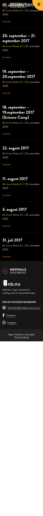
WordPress (19, 334)
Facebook (10, 315)
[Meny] (39, 4)
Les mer (6, 21)
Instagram (11, 322)
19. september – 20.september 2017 (18, 74)
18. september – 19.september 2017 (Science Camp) (18, 112)
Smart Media (29, 334)
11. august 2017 (15, 178)
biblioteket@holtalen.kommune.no (24, 308)
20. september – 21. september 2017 (19, 38)
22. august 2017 (15, 148)
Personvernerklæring (21, 337)
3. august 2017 (14, 209)
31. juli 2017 (12, 240)
